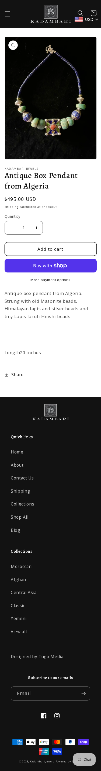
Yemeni (19, 618)
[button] (7, 14)
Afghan (18, 579)
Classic (18, 605)
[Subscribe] (83, 693)
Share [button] (17, 375)
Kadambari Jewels (42, 761)
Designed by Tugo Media (37, 656)
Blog (15, 530)
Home (17, 452)
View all (19, 631)
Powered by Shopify (68, 761)
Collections (22, 504)
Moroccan (21, 566)
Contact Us (22, 478)
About (17, 465)
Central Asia (24, 592)
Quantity (12, 216)
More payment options (50, 279)
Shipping (12, 207)
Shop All (19, 517)
